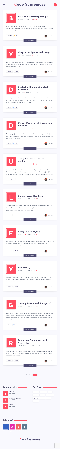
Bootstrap (10, 35)
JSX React (11, 391)
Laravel (9, 214)
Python (15, 107)
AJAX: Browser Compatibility (16, 404)
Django (9, 107)
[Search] (55, 4)
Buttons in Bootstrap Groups (33, 17)
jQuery (36, 398)
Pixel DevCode (34, 444)
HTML (43, 395)
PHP (15, 214)
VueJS (16, 71)
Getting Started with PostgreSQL (35, 304)
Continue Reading (30, 40)
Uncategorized (11, 179)
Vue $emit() (24, 268)
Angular (36, 392)
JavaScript (10, 71)
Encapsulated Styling (29, 232)
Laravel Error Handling (30, 196)
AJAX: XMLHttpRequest (15, 398)
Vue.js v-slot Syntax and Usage (34, 53)
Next (35, 374)
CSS (16, 35)
